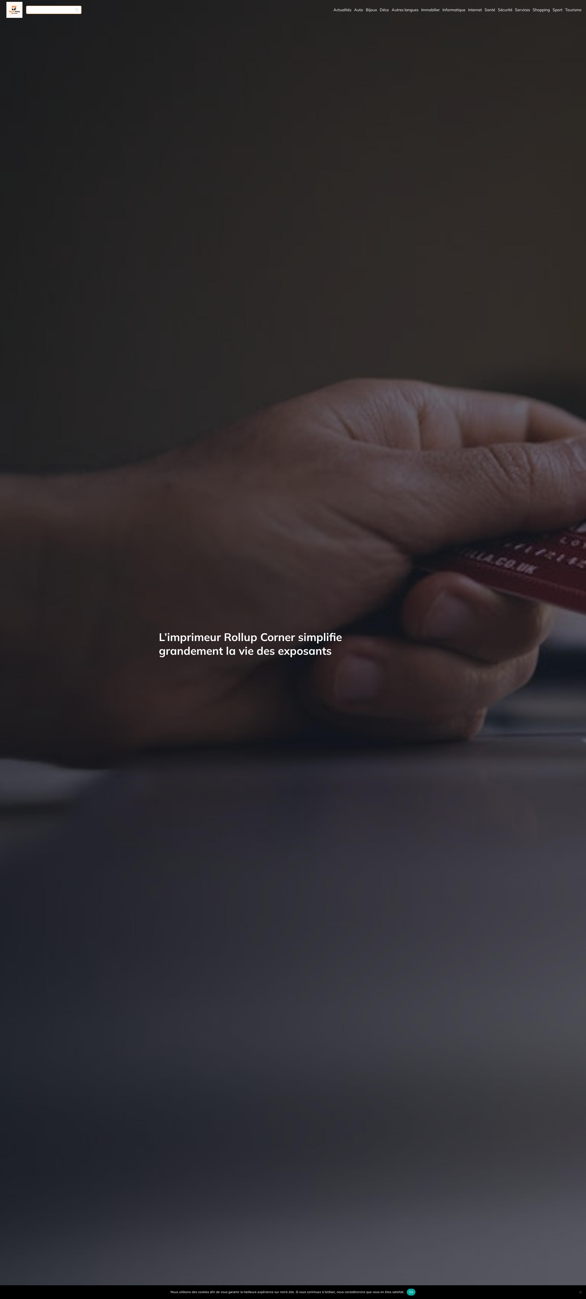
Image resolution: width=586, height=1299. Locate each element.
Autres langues (405, 9)
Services (522, 9)
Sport (557, 9)
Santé (490, 9)
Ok (411, 1292)
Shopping (541, 9)
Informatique (453, 9)
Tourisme (573, 9)
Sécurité (505, 9)
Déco (384, 9)
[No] (580, 1292)
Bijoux (371, 9)
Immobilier (430, 9)
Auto (358, 9)
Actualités (342, 9)
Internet (475, 9)
